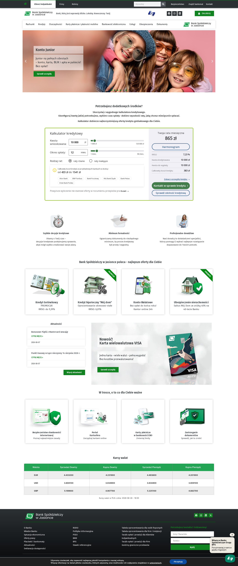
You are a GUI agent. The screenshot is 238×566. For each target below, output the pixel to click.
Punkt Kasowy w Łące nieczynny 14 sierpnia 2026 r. (55, 353)
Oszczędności (55, 24)
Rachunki (30, 24)
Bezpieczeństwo (177, 4)
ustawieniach (155, 563)
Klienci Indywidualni (43, 4)
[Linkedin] (180, 13)
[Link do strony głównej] (25, 3)
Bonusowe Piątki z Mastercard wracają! (49, 331)
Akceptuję (178, 561)
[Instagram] (174, 13)
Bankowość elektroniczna (114, 24)
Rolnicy (75, 4)
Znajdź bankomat (196, 4)
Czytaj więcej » (37, 336)
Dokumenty (162, 24)
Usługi (132, 24)
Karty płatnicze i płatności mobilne (82, 24)
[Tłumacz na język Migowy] (151, 13)
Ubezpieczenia (146, 24)
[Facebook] (169, 13)
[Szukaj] (163, 4)
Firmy (61, 4)
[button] (25, 61)
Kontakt (209, 4)
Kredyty (41, 24)
